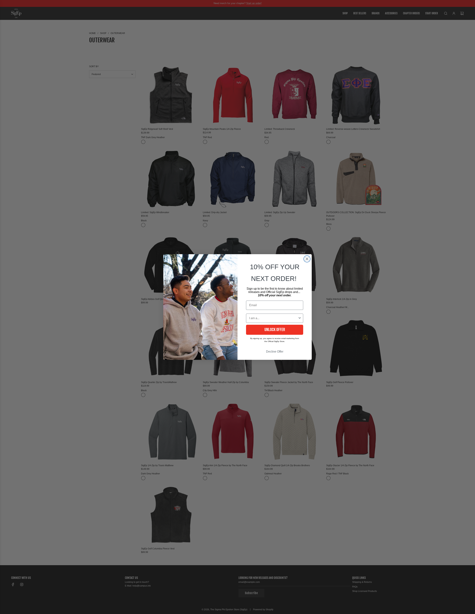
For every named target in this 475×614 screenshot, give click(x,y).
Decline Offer (274, 351)
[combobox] (273, 318)
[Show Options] (300, 318)
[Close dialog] (307, 259)
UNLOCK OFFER (274, 329)
